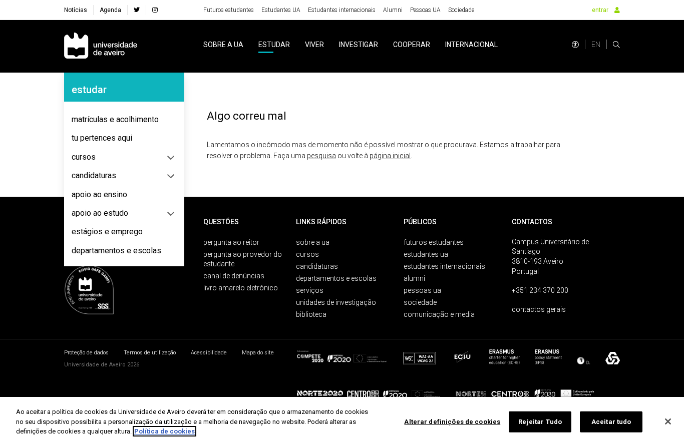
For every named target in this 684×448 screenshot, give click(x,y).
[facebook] (137, 10)
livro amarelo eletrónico (240, 288)
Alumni (393, 10)
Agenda (110, 10)
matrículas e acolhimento (115, 119)
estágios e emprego (107, 231)
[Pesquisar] (616, 45)
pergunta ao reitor (231, 242)
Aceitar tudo (611, 421)
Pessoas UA (425, 10)
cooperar (411, 45)
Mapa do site (258, 352)
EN (595, 45)
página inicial (390, 156)
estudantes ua (426, 254)
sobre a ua (223, 45)
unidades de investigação (336, 302)
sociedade (420, 302)
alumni (414, 278)
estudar (274, 45)
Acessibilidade (209, 352)
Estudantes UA (280, 10)
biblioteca (311, 314)
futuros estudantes (434, 242)
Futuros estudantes (228, 10)
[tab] (124, 120)
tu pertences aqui (102, 138)
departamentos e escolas (116, 250)
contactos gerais (539, 309)
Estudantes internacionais (342, 10)
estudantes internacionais (444, 266)
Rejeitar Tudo (540, 421)
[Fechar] (668, 421)
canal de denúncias (233, 276)
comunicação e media (439, 314)
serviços (309, 290)
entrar (600, 10)
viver (314, 45)
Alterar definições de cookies (452, 421)
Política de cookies (164, 431)
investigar (358, 45)
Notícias (75, 10)
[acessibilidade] (575, 45)
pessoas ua (422, 290)
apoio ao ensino (99, 194)
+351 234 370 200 (540, 290)
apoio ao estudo (100, 213)
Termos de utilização (150, 352)
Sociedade (461, 10)
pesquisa (321, 156)
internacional (471, 45)
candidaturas (94, 175)
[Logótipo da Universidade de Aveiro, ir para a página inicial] (100, 46)
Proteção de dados (86, 352)
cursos (84, 157)
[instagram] (155, 10)
